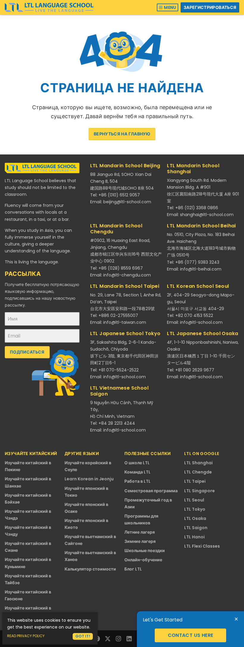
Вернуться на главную (122, 134)
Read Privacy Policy (26, 635)
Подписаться (27, 352)
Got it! (82, 636)
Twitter (108, 639)
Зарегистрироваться (210, 7)
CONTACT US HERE (190, 635)
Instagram (118, 639)
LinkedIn (129, 639)
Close (236, 619)
